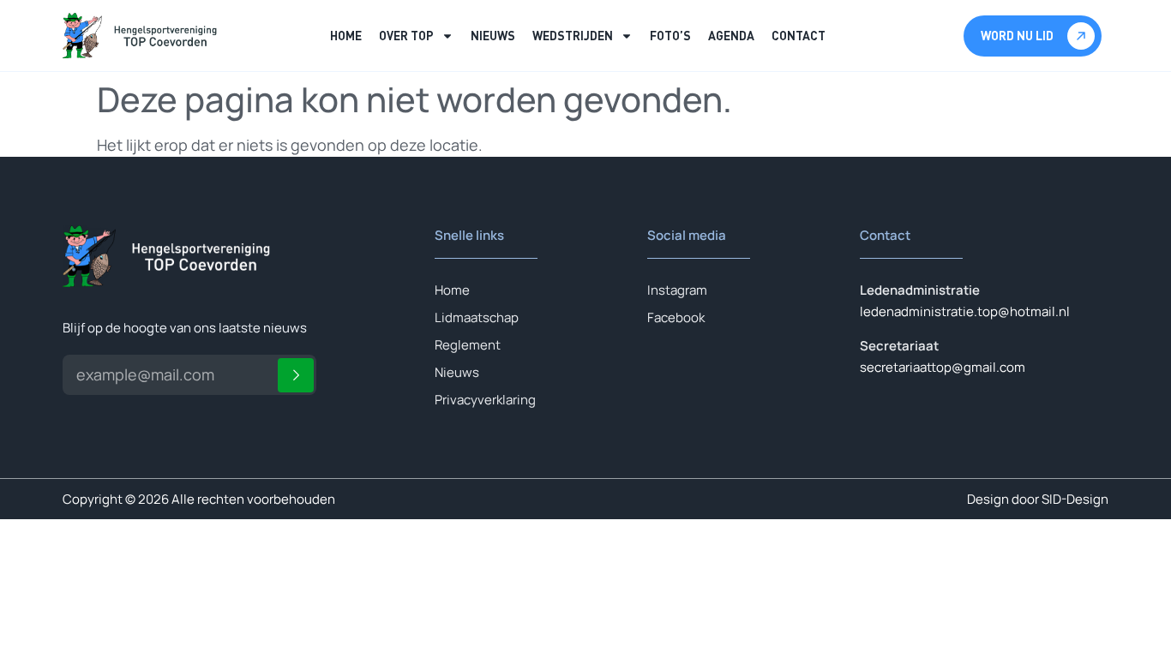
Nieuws (493, 35)
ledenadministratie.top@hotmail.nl (965, 311)
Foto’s (670, 35)
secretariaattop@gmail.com (942, 367)
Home (346, 35)
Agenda (731, 35)
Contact (799, 35)
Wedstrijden (572, 35)
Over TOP (406, 35)
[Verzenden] (296, 375)
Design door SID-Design (1037, 499)
